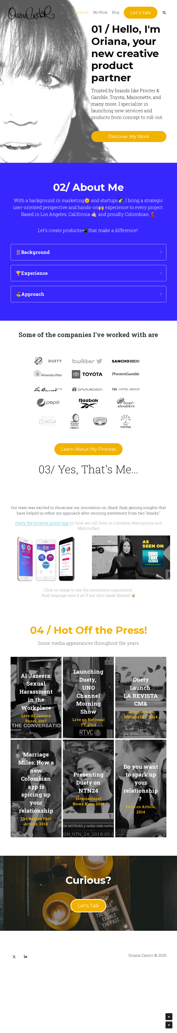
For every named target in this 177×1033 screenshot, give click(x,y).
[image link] (31, 12)
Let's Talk (88, 894)
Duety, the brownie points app (42, 514)
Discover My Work (129, 131)
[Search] (164, 12)
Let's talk (140, 12)
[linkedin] (25, 945)
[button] (88, 245)
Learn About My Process (88, 442)
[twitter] (14, 945)
